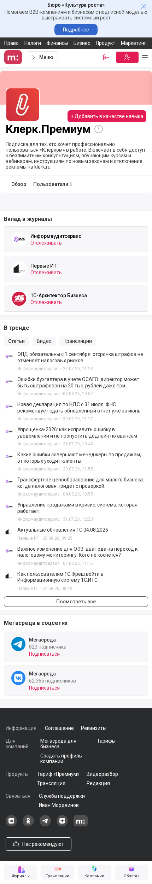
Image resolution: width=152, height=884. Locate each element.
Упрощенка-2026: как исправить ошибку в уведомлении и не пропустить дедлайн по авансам (77, 433)
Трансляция (51, 783)
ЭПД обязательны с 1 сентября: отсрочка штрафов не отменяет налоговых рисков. (80, 357)
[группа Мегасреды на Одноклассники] (28, 824)
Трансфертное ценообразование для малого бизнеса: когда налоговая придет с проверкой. (80, 483)
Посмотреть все (76, 601)
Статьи (16, 341)
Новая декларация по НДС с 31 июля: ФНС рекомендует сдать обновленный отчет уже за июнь (79, 408)
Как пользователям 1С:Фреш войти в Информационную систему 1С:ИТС (60, 577)
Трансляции (78, 341)
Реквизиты (93, 728)
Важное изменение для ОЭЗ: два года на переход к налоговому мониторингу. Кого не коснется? (77, 552)
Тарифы (106, 741)
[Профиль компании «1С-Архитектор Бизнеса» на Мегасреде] (19, 298)
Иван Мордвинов (59, 805)
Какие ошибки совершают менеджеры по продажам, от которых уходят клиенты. (79, 458)
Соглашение (59, 728)
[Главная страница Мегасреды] (14, 57)
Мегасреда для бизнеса (58, 743)
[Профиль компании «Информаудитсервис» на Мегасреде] (19, 239)
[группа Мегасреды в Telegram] (45, 824)
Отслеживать (46, 242)
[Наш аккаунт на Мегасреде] (81, 824)
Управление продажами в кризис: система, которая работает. (77, 508)
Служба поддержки (62, 796)
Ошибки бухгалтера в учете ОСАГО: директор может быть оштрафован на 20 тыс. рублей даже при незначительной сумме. (78, 382)
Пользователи (52, 184)
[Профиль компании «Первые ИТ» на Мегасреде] (19, 269)
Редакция (98, 783)
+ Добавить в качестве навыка (107, 116)
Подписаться (44, 654)
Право (11, 43)
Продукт (105, 43)
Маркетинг (133, 43)
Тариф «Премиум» (58, 774)
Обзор (18, 184)
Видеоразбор (102, 774)
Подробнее (76, 30)
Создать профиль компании (61, 758)
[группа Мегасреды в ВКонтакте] (11, 824)
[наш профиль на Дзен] (62, 824)
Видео (44, 341)
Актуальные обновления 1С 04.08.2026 (62, 530)
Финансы (57, 43)
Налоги (32, 43)
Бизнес (82, 43)
